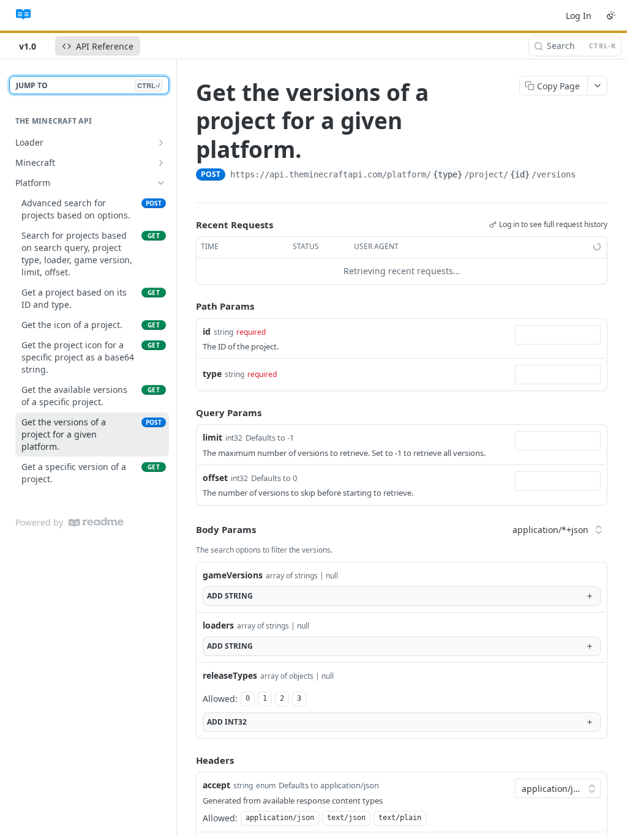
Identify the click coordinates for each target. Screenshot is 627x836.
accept (216, 785)
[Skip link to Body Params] (187, 530)
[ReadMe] (96, 522)
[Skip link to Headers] (187, 760)
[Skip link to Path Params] (187, 306)
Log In (578, 15)
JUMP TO (88, 85)
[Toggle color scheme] (611, 15)
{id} (520, 174)
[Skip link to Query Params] (187, 412)
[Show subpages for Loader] (161, 142)
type (212, 373)
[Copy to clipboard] (587, 175)
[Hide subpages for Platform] (161, 183)
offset (215, 477)
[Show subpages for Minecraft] (161, 163)
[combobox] (558, 335)
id (207, 331)
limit (212, 437)
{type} (447, 174)
